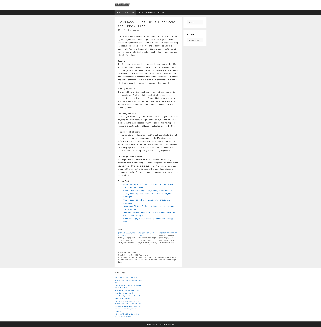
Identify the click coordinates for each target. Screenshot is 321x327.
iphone (145, 255)
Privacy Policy (150, 12)
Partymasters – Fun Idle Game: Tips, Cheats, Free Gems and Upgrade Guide (148, 257)
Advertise (161, 12)
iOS (136, 255)
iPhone (118, 12)
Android (126, 12)
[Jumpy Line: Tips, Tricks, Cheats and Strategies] (169, 237)
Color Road (130, 255)
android (123, 255)
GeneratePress (169, 324)
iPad (133, 12)
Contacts (140, 12)
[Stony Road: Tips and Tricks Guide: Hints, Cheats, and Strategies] (148, 238)
